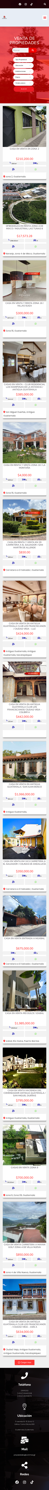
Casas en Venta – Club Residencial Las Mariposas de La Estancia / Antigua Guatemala (24, 387)
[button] (45, 4)
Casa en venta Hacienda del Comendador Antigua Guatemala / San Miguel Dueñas (25, 1093)
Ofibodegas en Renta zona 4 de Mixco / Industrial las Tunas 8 (24, 227)
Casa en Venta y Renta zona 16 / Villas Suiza (24, 304)
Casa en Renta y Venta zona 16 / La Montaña (24, 466)
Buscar (24, 89)
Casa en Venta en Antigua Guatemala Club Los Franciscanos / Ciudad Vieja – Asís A (24, 1324)
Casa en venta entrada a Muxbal (24, 938)
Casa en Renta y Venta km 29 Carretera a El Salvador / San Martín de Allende (24, 545)
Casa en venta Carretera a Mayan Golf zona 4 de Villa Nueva (24, 1246)
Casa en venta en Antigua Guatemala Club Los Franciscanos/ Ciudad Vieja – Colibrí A (24, 708)
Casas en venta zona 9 (24, 1167)
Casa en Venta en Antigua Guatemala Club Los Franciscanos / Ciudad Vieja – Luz (24, 626)
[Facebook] (17, 1482)
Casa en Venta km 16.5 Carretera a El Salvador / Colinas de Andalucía (24, 862)
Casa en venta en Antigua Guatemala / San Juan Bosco (24, 785)
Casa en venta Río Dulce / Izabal (24, 1013)
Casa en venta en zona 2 (24, 148)
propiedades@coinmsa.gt (24, 1455)
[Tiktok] (32, 1482)
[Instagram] (24, 1482)
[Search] (33, 50)
